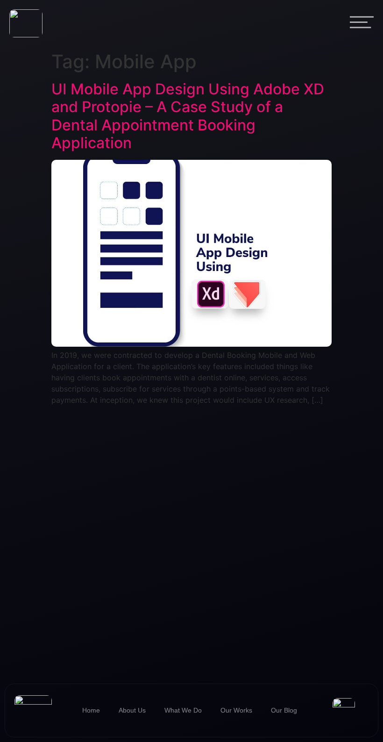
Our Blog (284, 710)
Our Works (236, 710)
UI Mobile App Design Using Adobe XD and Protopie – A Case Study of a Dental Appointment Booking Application (187, 116)
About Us (132, 710)
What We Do (183, 710)
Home (91, 710)
